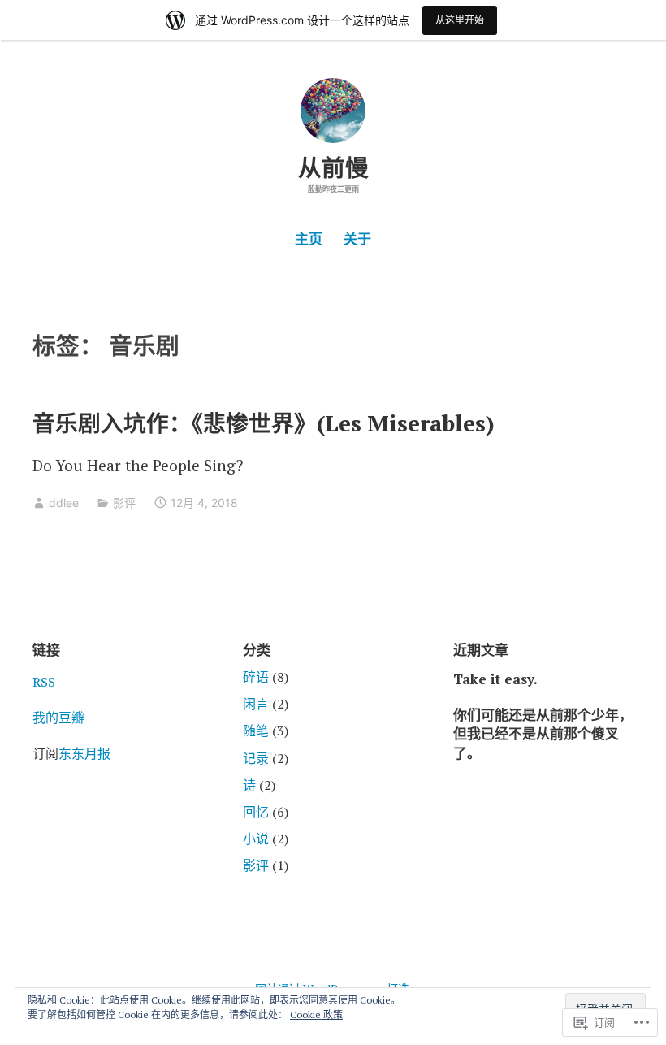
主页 (308, 238)
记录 (256, 758)
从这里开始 (459, 20)
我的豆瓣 (58, 717)
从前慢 (333, 167)
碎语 (256, 677)
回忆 (256, 812)
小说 (256, 839)
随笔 (256, 730)
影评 (124, 502)
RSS (43, 682)
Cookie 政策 (316, 1014)
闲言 (256, 704)
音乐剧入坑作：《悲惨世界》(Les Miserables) (263, 423)
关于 (357, 238)
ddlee (64, 502)
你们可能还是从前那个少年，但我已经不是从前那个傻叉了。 (543, 734)
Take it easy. (495, 679)
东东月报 (84, 753)
